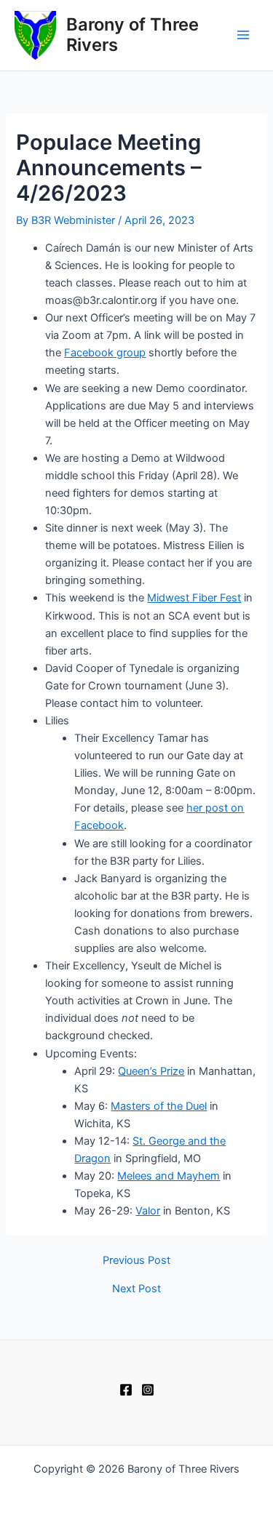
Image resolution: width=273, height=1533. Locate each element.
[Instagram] (147, 1389)
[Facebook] (125, 1389)
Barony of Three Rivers (132, 34)
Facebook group (105, 352)
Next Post (136, 1289)
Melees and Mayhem (168, 1175)
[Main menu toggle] (243, 35)
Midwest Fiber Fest (194, 597)
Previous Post (136, 1260)
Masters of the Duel (159, 1106)
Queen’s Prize (151, 1071)
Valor (147, 1210)
